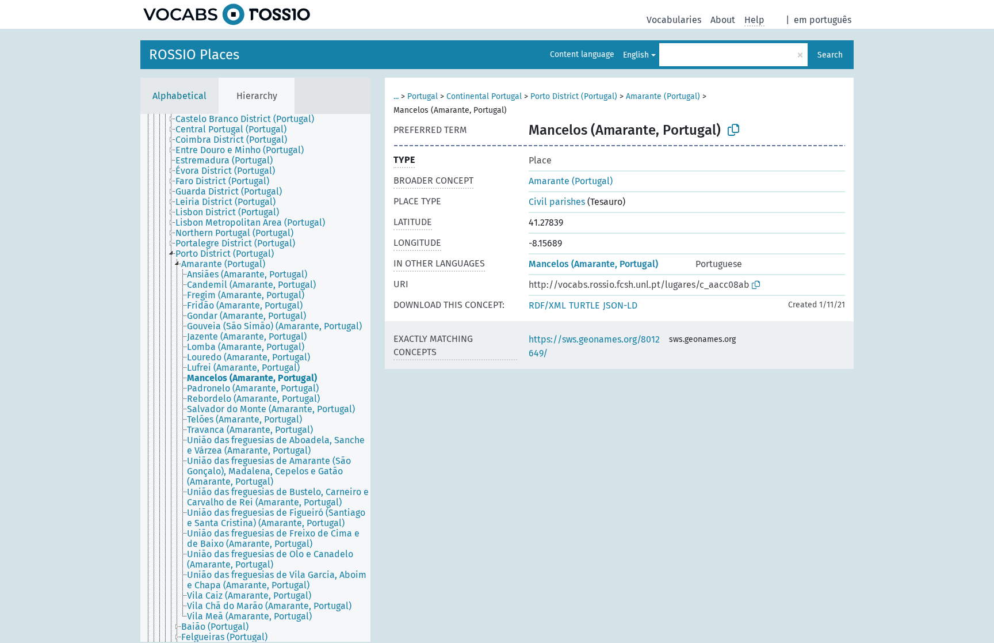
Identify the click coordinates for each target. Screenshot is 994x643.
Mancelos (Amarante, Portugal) (593, 263)
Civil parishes (557, 201)
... (396, 96)
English (636, 55)
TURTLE (584, 305)
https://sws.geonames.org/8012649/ (594, 346)
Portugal (422, 96)
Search (830, 55)
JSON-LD (620, 305)
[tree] (255, 378)
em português (822, 19)
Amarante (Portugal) (663, 96)
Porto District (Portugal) (573, 96)
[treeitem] (249, 119)
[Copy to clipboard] (733, 130)
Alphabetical (179, 95)
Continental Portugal (484, 96)
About (722, 19)
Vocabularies (674, 19)
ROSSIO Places (194, 55)
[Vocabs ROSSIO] (226, 14)
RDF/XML (547, 305)
